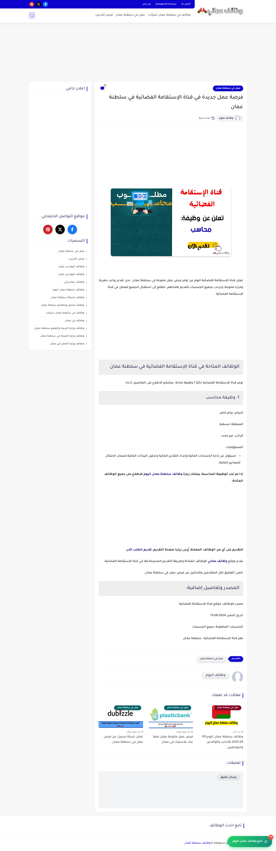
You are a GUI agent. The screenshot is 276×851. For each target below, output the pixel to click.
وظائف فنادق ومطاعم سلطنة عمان (62, 305)
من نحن (147, 4)
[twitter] (38, 4)
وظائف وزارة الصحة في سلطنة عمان (62, 336)
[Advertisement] (138, 52)
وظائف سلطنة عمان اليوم (163, 474)
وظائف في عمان (74, 321)
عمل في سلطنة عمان (130, 15)
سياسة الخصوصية (166, 4)
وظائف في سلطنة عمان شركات (169, 15)
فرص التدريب (104, 15)
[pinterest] (31, 4)
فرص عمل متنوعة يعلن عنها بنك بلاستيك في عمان (173, 739)
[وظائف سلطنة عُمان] (221, 11)
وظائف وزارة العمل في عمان (67, 344)
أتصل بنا (185, 4)
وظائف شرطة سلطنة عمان (67, 297)
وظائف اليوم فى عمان (71, 267)
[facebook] (45, 4)
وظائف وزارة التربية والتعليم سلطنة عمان (59, 328)
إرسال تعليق (228, 777)
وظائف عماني (217, 561)
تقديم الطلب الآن (139, 550)
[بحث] (32, 15)
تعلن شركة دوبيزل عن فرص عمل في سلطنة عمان (123, 739)
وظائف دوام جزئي (74, 282)
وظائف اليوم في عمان (71, 274)
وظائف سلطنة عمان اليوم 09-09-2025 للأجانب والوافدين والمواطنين (222, 742)
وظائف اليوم (226, 118)
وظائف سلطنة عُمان (197, 843)
